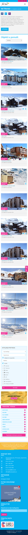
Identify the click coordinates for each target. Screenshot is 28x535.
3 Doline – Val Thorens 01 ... (8, 335)
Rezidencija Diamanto (6, 161)
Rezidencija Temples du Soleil (8, 185)
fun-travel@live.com (11, 470)
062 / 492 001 (9, 463)
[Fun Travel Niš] (5, 4)
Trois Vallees (4, 210)
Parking (7, 372)
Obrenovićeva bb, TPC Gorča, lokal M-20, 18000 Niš (16, 458)
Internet (7, 366)
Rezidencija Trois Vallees (7, 260)
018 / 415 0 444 (10, 461)
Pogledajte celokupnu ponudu (14, 435)
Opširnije (5, 29)
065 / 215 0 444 (10, 465)
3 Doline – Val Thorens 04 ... (8, 310)
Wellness (7, 379)
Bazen (6, 374)
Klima (6, 370)
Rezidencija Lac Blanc (6, 285)
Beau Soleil (4, 136)
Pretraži (15, 387)
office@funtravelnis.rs (11, 472)
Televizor (7, 368)
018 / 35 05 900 (10, 467)
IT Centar (18, 532)
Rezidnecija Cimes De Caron (8, 111)
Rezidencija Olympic (6, 86)
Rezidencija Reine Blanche (7, 61)
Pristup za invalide (9, 383)
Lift (6, 377)
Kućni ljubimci (8, 381)
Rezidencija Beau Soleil (7, 235)
